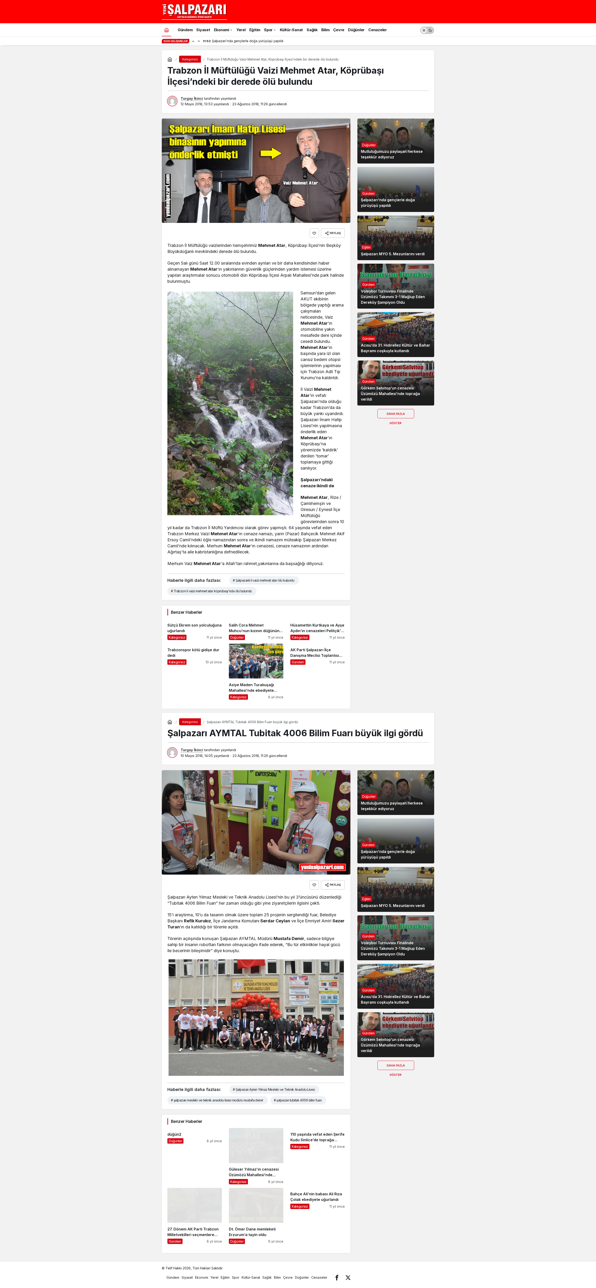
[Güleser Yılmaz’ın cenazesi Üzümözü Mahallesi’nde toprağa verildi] (256, 1156)
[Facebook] (337, 1277)
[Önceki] (193, 41)
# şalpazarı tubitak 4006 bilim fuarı (298, 1100)
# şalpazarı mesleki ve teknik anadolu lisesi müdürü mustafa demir (217, 1100)
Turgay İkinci (192, 98)
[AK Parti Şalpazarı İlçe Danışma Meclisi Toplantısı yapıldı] (317, 672)
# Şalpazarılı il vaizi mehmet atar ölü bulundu (263, 580)
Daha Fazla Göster (396, 415)
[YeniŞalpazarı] (194, 11)
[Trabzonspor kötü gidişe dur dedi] (194, 672)
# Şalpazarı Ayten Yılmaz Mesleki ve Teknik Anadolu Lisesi (274, 1089)
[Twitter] (348, 1277)
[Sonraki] (199, 41)
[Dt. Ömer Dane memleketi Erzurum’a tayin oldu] (256, 1216)
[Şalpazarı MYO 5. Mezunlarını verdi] (395, 237)
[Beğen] (314, 233)
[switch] (427, 29)
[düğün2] (194, 1156)
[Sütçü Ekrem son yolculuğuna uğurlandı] (194, 629)
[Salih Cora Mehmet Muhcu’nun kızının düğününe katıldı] (256, 629)
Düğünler (369, 145)
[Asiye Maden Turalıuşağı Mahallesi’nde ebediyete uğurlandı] (256, 672)
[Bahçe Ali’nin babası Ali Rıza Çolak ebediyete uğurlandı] (317, 1216)
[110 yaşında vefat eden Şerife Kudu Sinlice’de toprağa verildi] (317, 1156)
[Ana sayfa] (166, 30)
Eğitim (366, 247)
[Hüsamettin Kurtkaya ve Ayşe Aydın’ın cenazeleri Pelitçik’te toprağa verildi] (317, 629)
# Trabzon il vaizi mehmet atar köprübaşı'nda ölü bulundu (211, 591)
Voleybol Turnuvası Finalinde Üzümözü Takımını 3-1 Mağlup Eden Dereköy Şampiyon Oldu (393, 297)
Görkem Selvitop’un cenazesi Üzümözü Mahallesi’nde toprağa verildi (390, 394)
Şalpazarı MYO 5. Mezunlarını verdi (393, 254)
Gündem (368, 193)
